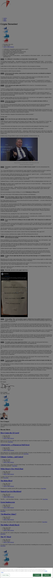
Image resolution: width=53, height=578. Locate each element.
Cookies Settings (5, 575)
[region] (26, 573)
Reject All (47, 575)
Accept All (37, 575)
